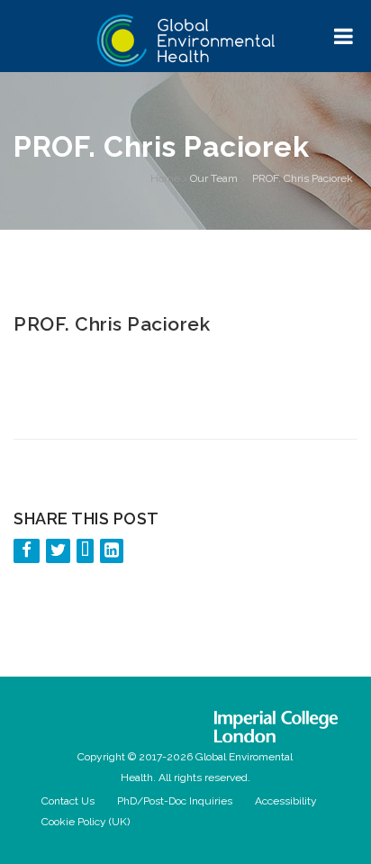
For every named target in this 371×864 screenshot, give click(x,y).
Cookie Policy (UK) (85, 821)
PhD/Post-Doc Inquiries (174, 801)
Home (165, 178)
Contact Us (68, 801)
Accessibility (286, 801)
